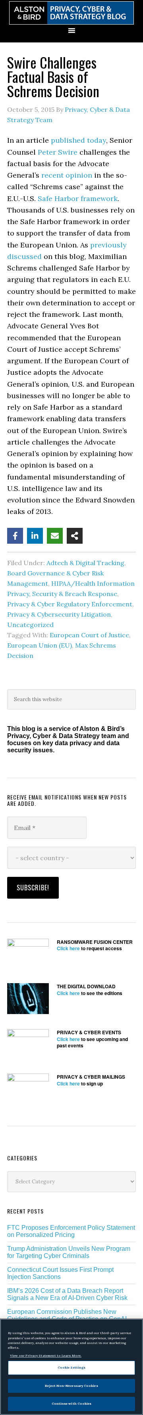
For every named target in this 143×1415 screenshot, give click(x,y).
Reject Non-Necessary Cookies (71, 1386)
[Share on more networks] (75, 536)
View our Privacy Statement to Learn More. (45, 1355)
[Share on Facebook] (15, 536)
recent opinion (66, 175)
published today (78, 140)
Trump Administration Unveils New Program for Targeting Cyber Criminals (68, 1252)
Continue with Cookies (72, 1403)
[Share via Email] (55, 536)
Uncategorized (30, 625)
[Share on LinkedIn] (35, 536)
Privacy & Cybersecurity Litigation (59, 614)
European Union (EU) (39, 645)
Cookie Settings (71, 1367)
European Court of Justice (89, 635)
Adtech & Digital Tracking (85, 563)
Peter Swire (57, 152)
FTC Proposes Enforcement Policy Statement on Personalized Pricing (71, 1231)
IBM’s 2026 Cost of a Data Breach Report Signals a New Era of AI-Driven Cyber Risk (67, 1294)
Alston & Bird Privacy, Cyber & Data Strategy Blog (71, 13)
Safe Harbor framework (78, 198)
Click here (68, 948)
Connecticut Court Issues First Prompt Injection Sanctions (60, 1273)
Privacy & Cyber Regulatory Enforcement (69, 604)
